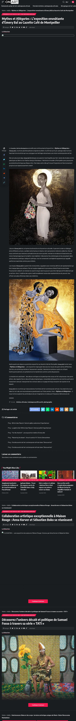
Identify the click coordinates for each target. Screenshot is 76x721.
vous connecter (14, 457)
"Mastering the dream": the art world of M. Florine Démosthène (31, 437)
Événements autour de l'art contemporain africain (19, 14)
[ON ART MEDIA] (12, 2)
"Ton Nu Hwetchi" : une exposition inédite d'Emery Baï (28, 433)
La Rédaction (6, 31)
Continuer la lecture (38, 601)
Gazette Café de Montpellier (19, 148)
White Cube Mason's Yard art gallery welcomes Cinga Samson (30, 423)
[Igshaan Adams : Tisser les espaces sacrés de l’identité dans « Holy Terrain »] (28, 476)
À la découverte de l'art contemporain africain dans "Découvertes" (32, 442)
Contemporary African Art (35, 402)
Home (4, 10)
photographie (48, 402)
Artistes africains (21, 402)
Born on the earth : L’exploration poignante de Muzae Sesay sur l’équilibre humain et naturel (65, 487)
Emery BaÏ (13, 151)
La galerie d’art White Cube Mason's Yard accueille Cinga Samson (31, 428)
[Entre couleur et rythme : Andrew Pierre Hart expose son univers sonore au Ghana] (47, 476)
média (8, 10)
